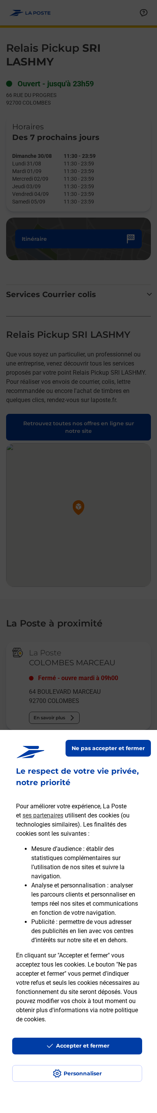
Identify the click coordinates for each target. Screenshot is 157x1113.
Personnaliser (83, 1073)
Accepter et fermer (82, 1045)
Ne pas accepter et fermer (108, 748)
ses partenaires (42, 815)
